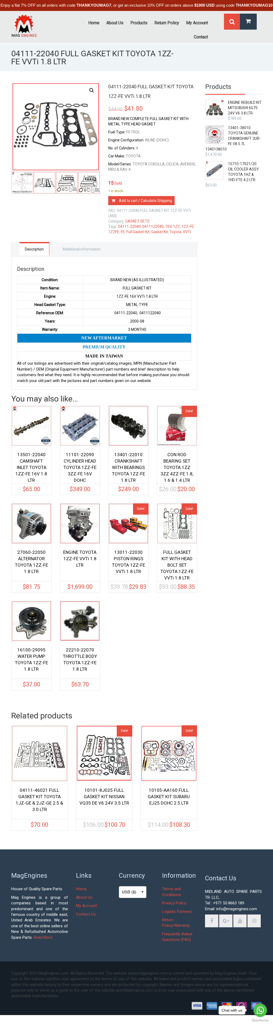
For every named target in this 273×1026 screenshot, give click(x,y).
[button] (92, 90)
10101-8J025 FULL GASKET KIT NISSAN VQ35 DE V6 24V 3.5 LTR (104, 797)
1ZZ (176, 226)
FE (123, 232)
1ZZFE (113, 232)
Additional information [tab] (82, 249)
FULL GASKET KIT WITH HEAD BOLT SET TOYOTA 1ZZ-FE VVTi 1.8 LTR (177, 563)
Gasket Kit (159, 232)
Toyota (175, 232)
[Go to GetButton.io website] (260, 1020)
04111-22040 (129, 226)
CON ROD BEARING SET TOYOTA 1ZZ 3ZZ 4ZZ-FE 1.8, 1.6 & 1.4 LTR (176, 465)
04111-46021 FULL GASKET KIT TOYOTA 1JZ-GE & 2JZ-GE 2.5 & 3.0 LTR (39, 800)
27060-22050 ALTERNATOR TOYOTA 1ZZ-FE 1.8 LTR (31, 562)
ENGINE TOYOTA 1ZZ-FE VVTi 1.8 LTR (80, 559)
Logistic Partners (177, 911)
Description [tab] (34, 249)
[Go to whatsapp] (260, 1010)
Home (81, 888)
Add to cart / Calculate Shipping (145, 200)
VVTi (187, 232)
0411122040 (153, 226)
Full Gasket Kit (138, 232)
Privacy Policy (174, 903)
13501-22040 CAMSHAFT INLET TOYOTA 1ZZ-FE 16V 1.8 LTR (31, 465)
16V (168, 226)
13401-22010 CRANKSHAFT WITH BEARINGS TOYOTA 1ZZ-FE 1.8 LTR (128, 465)
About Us (84, 897)
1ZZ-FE (188, 226)
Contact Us (86, 914)
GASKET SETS (137, 221)
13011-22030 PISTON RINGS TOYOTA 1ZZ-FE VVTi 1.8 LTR (128, 562)
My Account (86, 905)
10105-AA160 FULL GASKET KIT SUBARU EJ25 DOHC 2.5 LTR (169, 797)
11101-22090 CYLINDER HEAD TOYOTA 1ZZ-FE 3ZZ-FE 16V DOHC (80, 465)
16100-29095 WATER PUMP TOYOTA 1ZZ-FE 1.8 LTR (31, 659)
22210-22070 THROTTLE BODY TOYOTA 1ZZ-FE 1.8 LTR (80, 659)
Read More (43, 937)
